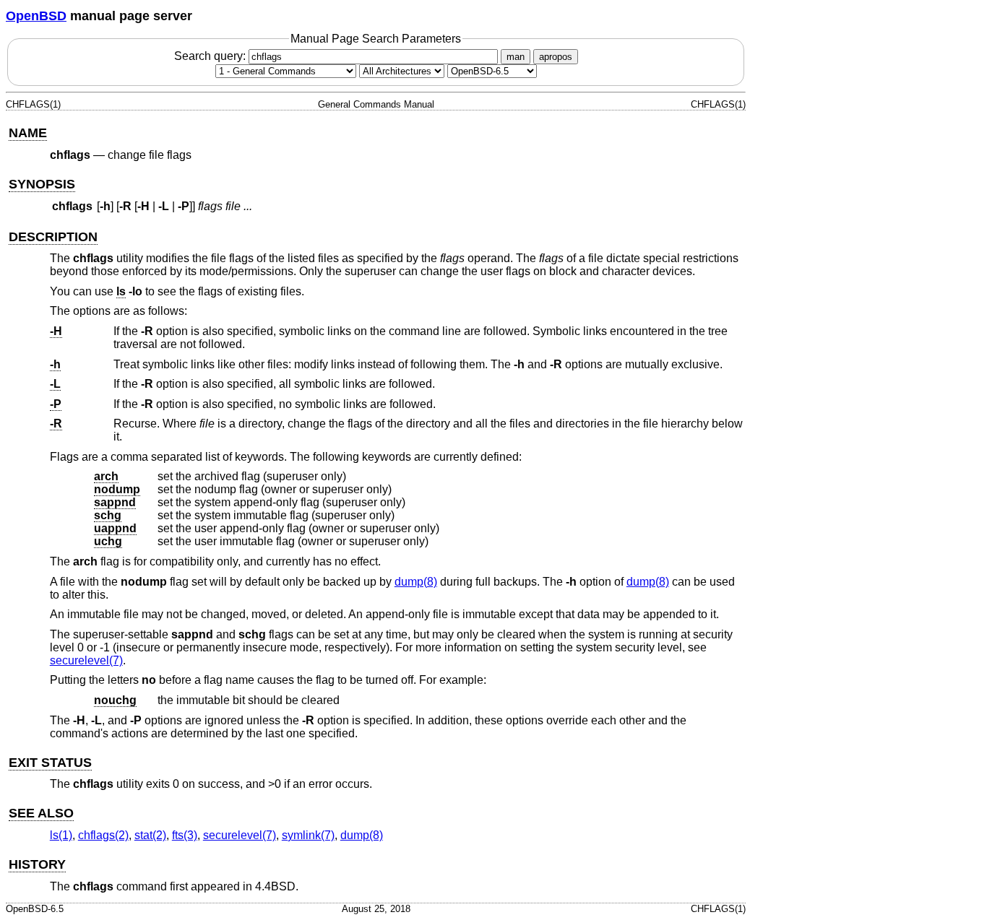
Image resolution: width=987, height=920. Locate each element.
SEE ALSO (41, 813)
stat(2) (150, 835)
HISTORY (37, 864)
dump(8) (416, 582)
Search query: (211, 56)
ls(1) (61, 835)
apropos (555, 56)
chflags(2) (103, 835)
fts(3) (184, 835)
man (516, 56)
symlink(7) (308, 835)
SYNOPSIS (42, 184)
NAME (28, 133)
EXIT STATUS (50, 762)
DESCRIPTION (53, 237)
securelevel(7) (86, 660)
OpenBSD (36, 16)
